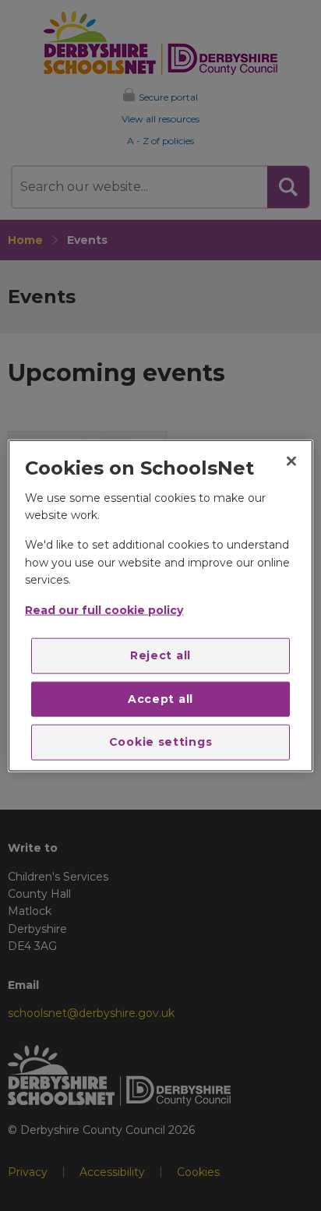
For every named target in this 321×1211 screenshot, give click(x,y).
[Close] (291, 461)
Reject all (160, 655)
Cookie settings (161, 742)
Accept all (160, 698)
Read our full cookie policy (104, 609)
